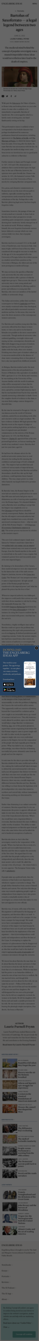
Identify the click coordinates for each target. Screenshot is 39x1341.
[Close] (36, 648)
